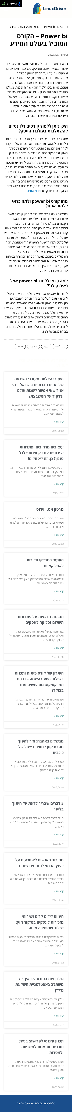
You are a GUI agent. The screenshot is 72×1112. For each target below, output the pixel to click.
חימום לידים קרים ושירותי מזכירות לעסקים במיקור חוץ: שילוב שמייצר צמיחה (40, 922)
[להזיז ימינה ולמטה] (5, 5)
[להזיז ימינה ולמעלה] (5, 3)
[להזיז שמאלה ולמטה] (3, 5)
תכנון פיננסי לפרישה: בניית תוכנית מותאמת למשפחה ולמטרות (41, 1046)
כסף (46, 346)
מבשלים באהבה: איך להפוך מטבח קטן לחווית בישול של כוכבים (41, 746)
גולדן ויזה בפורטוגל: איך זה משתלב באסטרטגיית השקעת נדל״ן (39, 984)
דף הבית (63, 27)
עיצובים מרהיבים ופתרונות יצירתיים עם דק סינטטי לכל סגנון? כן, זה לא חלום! (41, 452)
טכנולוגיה (60, 346)
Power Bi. (34, 191)
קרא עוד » (59, 421)
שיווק (20, 346)
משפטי (33, 346)
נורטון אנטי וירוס (50, 509)
